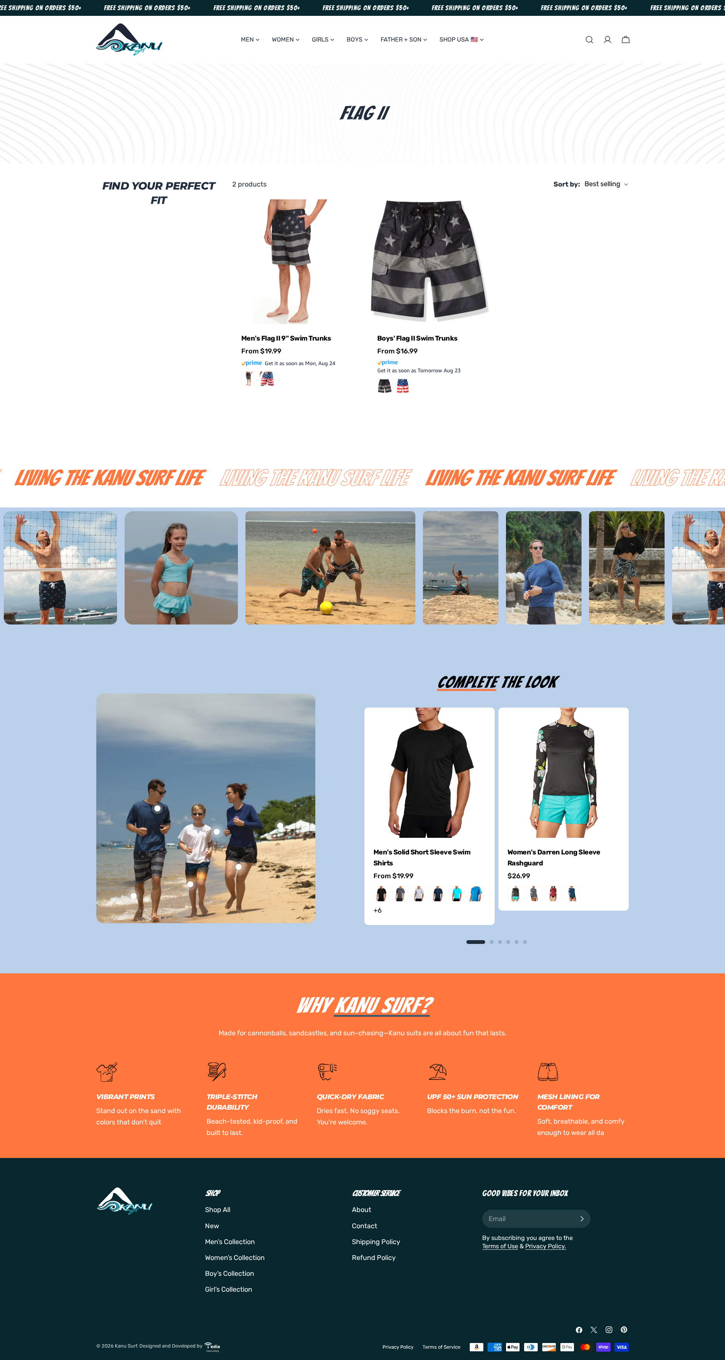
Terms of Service (441, 1347)
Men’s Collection (230, 1242)
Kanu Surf (126, 1346)
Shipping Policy (376, 1242)
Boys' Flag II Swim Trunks (417, 338)
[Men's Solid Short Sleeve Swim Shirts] (429, 773)
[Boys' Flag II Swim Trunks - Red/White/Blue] (402, 386)
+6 (377, 910)
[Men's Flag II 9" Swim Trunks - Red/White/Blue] (267, 378)
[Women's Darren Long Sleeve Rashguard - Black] (515, 894)
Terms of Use (500, 1246)
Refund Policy (374, 1258)
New (212, 1226)
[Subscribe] (582, 1219)
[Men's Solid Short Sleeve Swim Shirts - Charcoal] (400, 894)
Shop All (217, 1210)
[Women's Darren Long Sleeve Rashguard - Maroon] (553, 894)
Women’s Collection (235, 1258)
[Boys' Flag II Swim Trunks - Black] (384, 386)
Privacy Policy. (545, 1246)
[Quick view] (346, 216)
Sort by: (567, 184)
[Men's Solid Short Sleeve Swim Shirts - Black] (381, 894)
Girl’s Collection (228, 1289)
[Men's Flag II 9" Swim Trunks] (294, 261)
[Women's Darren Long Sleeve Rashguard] (563, 773)
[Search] (589, 39)
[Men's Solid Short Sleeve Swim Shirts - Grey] (419, 894)
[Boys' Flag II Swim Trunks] (430, 261)
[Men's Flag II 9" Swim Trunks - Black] (248, 378)
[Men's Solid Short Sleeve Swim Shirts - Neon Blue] (457, 894)
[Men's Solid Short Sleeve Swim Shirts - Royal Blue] (476, 894)
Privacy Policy (398, 1347)
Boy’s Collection (229, 1273)
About (361, 1210)
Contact (364, 1226)
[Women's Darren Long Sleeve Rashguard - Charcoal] (534, 894)
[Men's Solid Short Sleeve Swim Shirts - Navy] (438, 894)
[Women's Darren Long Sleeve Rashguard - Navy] (572, 894)
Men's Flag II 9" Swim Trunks (286, 338)
